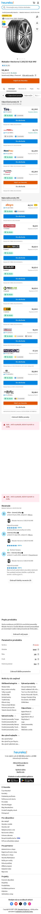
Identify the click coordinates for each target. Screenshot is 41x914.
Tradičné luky (6, 700)
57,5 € (35, 351)
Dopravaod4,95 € (32, 333)
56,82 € (35, 288)
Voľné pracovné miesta (8, 799)
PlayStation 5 (25, 719)
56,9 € (35, 330)
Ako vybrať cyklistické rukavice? (11, 744)
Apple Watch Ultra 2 (27, 717)
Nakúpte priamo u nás (8, 830)
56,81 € (35, 247)
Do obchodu (20, 120)
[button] (11, 89)
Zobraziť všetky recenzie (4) (20, 580)
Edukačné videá (6, 869)
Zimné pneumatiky (27, 725)
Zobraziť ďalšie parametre (20, 671)
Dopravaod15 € (33, 208)
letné (34, 650)
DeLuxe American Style (28, 687)
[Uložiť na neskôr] (37, 29)
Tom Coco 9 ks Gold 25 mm (29, 692)
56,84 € (35, 309)
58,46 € (35, 392)
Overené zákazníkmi (7, 880)
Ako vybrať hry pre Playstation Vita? (11, 742)
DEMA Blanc (25, 703)
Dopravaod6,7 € (33, 154)
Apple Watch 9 (25, 714)
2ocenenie (21, 211)
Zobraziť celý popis (20, 634)
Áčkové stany (6, 703)
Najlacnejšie (28, 96)
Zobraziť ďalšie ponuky (20, 417)
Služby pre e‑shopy (7, 855)
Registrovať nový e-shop (9, 852)
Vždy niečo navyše (28, 75)
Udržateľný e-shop (7, 894)
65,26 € (35, 171)
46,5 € (32, 205)
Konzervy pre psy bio (8, 708)
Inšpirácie (4, 891)
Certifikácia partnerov (8, 888)
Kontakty (4, 793)
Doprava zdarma (33, 112)
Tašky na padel (6, 692)
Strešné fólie (6, 695)
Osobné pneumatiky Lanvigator (11, 730)
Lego (22, 722)
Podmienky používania (8, 796)
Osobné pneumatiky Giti (9, 722)
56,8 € (35, 226)
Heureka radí (5, 827)
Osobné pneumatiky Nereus (10, 725)
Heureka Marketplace (8, 858)
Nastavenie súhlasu (7, 833)
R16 (35, 664)
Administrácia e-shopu (8, 849)
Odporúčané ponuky (15, 96)
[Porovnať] (37, 17)
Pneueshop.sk (33, 555)
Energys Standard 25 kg (28, 697)
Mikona (30, 515)
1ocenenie (19, 116)
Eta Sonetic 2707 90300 (28, 700)
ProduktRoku (5, 886)
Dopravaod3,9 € (33, 229)
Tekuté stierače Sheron (9, 710)
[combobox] (20, 7)
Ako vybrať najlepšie (9, 735)
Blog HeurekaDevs (7, 807)
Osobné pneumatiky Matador (10, 12)
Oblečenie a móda (26, 730)
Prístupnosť (5, 813)
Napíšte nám (20, 765)
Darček (29, 336)
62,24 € (35, 109)
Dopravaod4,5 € (33, 374)
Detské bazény (6, 697)
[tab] (11, 88)
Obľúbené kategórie (9, 683)
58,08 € (35, 371)
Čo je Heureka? (6, 791)
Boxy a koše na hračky (8, 690)
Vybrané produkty (28, 683)
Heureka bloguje (6, 805)
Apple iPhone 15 (26, 712)
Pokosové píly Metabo (8, 705)
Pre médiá (4, 802)
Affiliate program (6, 866)
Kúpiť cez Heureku (20, 182)
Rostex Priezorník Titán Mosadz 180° (30, 695)
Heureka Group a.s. (24, 909)
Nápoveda (4, 872)
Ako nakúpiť (5, 821)
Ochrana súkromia (7, 835)
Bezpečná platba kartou (8, 838)
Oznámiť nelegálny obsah (9, 810)
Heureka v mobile (6, 824)
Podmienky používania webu (24, 912)
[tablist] (20, 88)
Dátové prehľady (6, 863)
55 (35, 659)
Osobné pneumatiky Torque (10, 719)
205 (35, 654)
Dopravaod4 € (33, 174)
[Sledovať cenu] (37, 23)
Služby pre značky (7, 860)
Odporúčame (26, 708)
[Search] (4, 89)
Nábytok (24, 727)
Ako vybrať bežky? (7, 739)
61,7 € (35, 130)
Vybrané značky (7, 716)
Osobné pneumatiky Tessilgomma (11, 727)
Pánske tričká (6, 687)
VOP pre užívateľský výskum (10, 841)
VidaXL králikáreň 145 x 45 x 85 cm (30, 690)
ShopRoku (4, 883)
